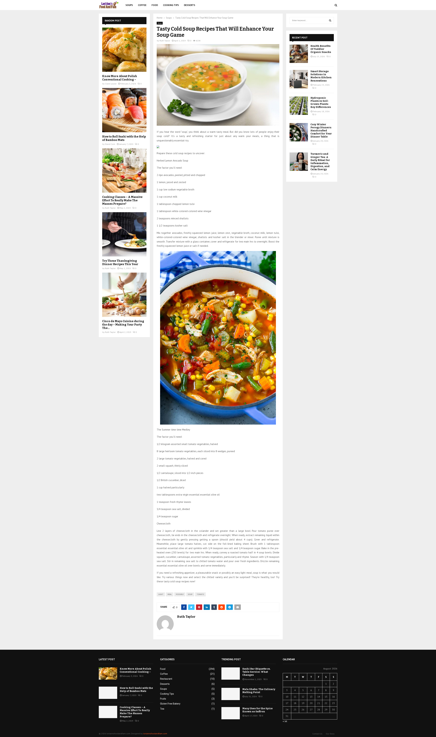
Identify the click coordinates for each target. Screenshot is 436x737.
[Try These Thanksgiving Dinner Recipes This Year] (124, 234)
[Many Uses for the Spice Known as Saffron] (230, 713)
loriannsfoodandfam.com (155, 733)
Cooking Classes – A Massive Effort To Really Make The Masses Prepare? (122, 200)
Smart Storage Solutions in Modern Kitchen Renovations (321, 76)
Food (155, 5)
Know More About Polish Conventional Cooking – (119, 78)
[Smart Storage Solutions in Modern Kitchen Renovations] (299, 79)
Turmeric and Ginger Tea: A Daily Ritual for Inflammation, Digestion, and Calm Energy (320, 161)
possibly (180, 594)
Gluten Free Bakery (170, 703)
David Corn (110, 144)
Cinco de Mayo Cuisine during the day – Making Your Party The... (123, 325)
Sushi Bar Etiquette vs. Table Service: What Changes (256, 671)
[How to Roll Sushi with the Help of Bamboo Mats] (124, 110)
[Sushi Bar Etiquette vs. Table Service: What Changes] (230, 673)
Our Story (330, 733)
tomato (200, 594)
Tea (162, 708)
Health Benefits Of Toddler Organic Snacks (320, 49)
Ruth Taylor (165, 40)
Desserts (189, 5)
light (160, 594)
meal (170, 594)
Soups (129, 5)
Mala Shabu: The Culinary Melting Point (258, 691)
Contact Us (317, 733)
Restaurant (166, 678)
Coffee (142, 5)
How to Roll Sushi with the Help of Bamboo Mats (124, 138)
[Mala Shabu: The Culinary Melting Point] (230, 694)
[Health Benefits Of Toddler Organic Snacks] (299, 54)
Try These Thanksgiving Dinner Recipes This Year (120, 262)
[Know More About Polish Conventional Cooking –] (124, 50)
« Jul (285, 721)
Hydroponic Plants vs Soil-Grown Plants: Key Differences (320, 102)
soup (190, 594)
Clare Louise (110, 83)
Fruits (163, 698)
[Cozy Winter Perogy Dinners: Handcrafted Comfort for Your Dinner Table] (299, 132)
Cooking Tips (171, 5)
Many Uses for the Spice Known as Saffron (257, 710)
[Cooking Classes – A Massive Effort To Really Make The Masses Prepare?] (124, 170)
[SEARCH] (330, 20)
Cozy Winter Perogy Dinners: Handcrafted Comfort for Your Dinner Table (321, 130)
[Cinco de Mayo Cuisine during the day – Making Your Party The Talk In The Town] (124, 295)
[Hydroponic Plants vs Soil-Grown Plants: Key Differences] (299, 105)
